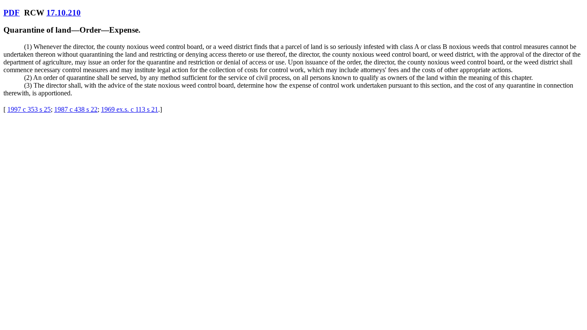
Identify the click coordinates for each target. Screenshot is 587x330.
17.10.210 (63, 12)
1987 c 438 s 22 (76, 109)
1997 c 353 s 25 (29, 109)
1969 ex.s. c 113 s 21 (129, 109)
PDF (11, 12)
